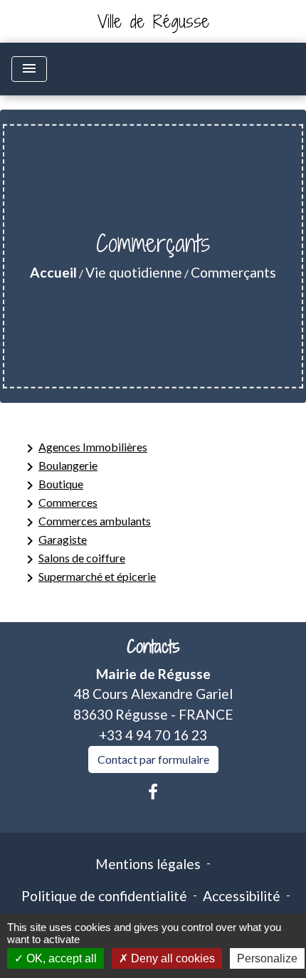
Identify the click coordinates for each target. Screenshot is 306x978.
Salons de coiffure (73, 559)
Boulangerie (59, 466)
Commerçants (233, 272)
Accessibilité (241, 896)
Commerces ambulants (86, 522)
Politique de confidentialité (104, 896)
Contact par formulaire (153, 759)
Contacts (153, 646)
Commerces (59, 503)
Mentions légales (148, 864)
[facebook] (153, 791)
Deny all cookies (171, 958)
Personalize (267, 958)
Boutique (52, 485)
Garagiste (54, 541)
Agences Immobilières (84, 448)
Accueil (53, 272)
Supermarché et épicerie (88, 578)
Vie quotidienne (133, 272)
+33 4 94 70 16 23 (153, 735)
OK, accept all (60, 958)
